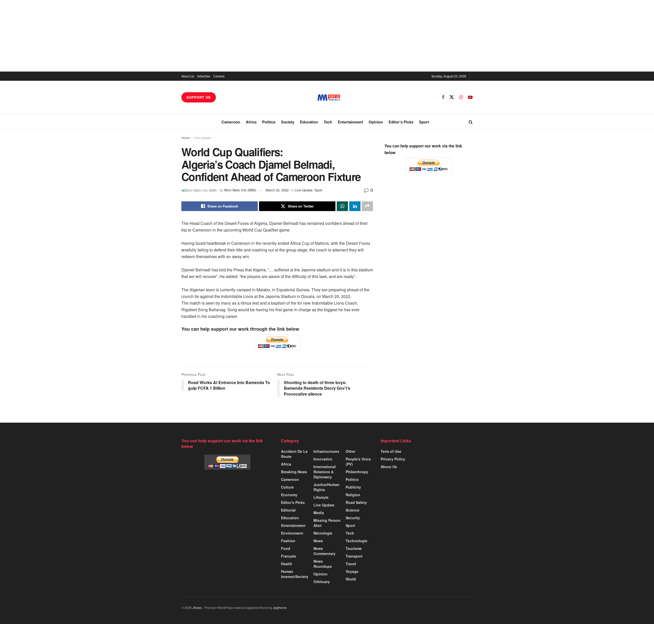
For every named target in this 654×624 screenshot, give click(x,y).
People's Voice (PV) (358, 461)
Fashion (288, 540)
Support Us (198, 97)
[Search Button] (471, 122)
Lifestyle (321, 497)
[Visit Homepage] (329, 97)
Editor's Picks (293, 502)
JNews (197, 607)
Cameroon (230, 122)
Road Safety (356, 502)
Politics (268, 122)
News (318, 540)
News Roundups (322, 564)
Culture (287, 487)
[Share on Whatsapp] (342, 206)
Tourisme (354, 548)
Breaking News (294, 471)
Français (288, 556)
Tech (328, 122)
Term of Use (391, 451)
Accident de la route (294, 454)
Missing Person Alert (327, 523)
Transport (354, 556)
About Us (187, 76)
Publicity (353, 487)
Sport (424, 122)
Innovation (322, 458)
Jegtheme (280, 607)
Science (352, 510)
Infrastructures (326, 451)
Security (353, 517)
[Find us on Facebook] (443, 97)
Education (309, 122)
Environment (292, 533)
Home (185, 137)
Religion (353, 494)
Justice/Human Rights (326, 487)
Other (350, 451)
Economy (289, 494)
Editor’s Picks (401, 122)
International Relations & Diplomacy (324, 471)
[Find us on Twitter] (451, 97)
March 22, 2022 (277, 190)
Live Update (202, 137)
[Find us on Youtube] (470, 97)
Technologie (356, 540)
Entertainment (350, 122)
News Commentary (324, 551)
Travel (351, 563)
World (351, 579)
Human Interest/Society (294, 574)
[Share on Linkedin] (354, 206)
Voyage (352, 571)
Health (286, 563)
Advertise (203, 76)
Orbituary (321, 581)
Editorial (288, 510)
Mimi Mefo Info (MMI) (240, 190)
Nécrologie (322, 533)
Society (287, 122)
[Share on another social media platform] (367, 206)
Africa (251, 122)
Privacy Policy (393, 458)
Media (318, 512)
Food (285, 548)
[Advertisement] (327, 36)
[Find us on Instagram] (461, 97)
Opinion (376, 122)
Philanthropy (357, 471)
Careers (219, 76)
